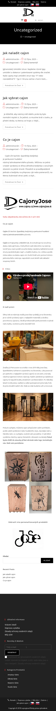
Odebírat (12, 652)
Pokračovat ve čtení (15, 86)
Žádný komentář (31, 62)
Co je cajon (11, 139)
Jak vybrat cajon (22, 5)
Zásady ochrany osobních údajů (19, 631)
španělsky (21, 231)
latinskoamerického (16, 234)
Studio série (12, 687)
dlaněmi (23, 243)
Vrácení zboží (10, 624)
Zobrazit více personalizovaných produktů (28, 522)
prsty (16, 243)
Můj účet (36, 2)
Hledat (6, 556)
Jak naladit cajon (16, 53)
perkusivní (38, 231)
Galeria (43, 2)
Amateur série (13, 675)
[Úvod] (21, 37)
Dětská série (12, 679)
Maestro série (13, 683)
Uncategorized (30, 37)
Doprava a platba (24, 2)
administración (12, 59)
